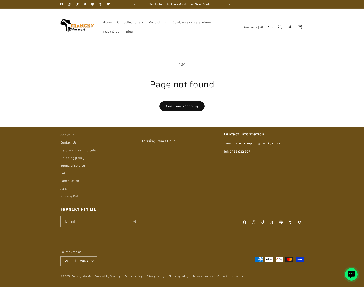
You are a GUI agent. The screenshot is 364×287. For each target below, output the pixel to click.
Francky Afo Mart (82, 276)
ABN (63, 188)
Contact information (230, 276)
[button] (130, 22)
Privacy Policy (71, 196)
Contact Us (68, 142)
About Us (67, 134)
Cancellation (69, 180)
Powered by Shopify (107, 276)
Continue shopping (182, 106)
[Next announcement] (229, 4)
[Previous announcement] (134, 4)
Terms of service (72, 165)
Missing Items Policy (160, 141)
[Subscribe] (135, 221)
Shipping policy (72, 157)
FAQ (63, 173)
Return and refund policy (79, 150)
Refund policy (133, 276)
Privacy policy (155, 276)
